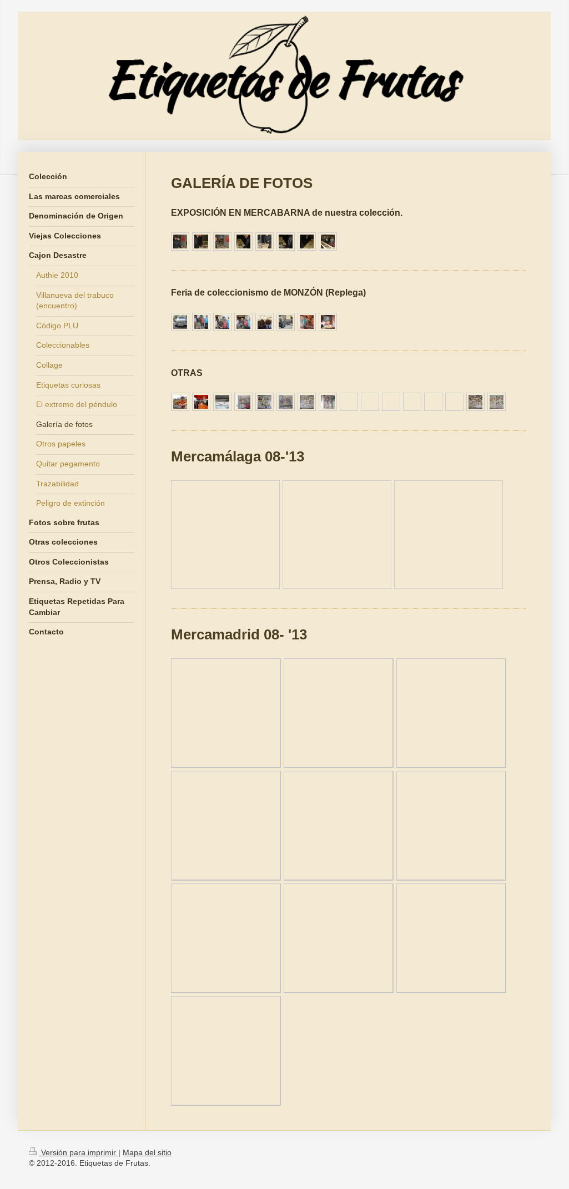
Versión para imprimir (78, 1152)
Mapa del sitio (147, 1152)
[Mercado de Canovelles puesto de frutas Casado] (201, 402)
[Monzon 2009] (307, 322)
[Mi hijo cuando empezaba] (180, 402)
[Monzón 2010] (222, 322)
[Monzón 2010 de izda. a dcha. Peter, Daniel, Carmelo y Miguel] (201, 322)
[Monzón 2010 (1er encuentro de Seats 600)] (180, 322)
